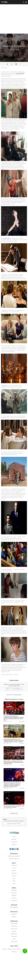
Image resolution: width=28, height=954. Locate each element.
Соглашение (14, 841)
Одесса (5, 949)
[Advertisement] (14, 19)
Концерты (14, 892)
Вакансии (14, 839)
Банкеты (14, 875)
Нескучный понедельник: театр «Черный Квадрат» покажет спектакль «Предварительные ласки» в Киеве (14, 740)
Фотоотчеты (14, 911)
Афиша (14, 888)
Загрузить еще (14, 813)
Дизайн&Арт (14, 933)
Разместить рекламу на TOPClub (14, 823)
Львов (23, 949)
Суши (14, 883)
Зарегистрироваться (17, 688)
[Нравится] (20, 64)
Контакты (14, 844)
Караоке (14, 870)
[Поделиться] (11, 64)
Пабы (14, 880)
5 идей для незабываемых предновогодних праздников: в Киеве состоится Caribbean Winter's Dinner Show (14, 718)
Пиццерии (14, 873)
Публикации (14, 921)
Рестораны (22, 765)
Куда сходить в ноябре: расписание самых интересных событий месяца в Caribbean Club (14, 762)
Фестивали (14, 900)
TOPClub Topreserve (14, 858)
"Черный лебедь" (7, 238)
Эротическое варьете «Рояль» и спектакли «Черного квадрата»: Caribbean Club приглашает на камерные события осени (12, 784)
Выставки (14, 895)
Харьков (10, 949)
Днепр (18, 949)
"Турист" (4, 310)
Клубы (14, 868)
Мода (14, 939)
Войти (8, 688)
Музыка (14, 931)
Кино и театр (22, 743)
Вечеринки (14, 890)
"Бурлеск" (4, 385)
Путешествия (14, 941)
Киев (14, 949)
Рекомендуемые (14, 907)
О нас (14, 836)
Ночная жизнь (21, 721)
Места (14, 863)
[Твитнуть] (7, 64)
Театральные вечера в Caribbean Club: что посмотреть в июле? (14, 806)
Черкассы (14, 951)
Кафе (14, 878)
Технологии (14, 936)
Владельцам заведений (14, 856)
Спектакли (14, 898)
